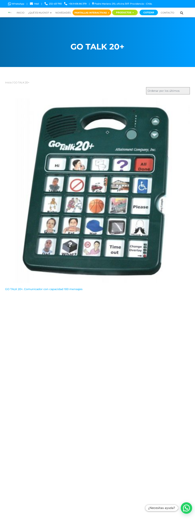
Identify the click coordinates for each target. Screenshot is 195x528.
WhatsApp (18, 3)
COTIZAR (148, 12)
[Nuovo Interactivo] (10, 12)
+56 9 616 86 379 (77, 3)
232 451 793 (55, 3)
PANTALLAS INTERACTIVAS (90, 12)
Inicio (8, 82)
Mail (36, 3)
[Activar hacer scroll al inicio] (187, 520)
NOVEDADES (63, 12)
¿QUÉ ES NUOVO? (39, 12)
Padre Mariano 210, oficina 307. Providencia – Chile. (123, 3)
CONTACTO (167, 12)
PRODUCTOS (124, 12)
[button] (186, 508)
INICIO (20, 12)
